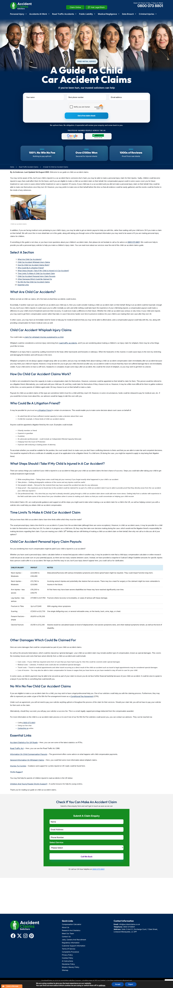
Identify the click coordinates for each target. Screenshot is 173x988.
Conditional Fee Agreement (82, 696)
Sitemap (65, 970)
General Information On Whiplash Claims (27, 760)
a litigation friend (44, 410)
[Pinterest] (31, 935)
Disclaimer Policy (68, 964)
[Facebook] (13, 935)
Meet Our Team (68, 933)
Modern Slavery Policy (70, 967)
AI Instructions (67, 961)
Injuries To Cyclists (18, 766)
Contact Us (66, 937)
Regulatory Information (70, 943)
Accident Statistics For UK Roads (24, 742)
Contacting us (23, 728)
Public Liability (86, 14)
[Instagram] (25, 935)
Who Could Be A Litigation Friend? (31, 268)
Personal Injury (17, 14)
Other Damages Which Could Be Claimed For (35, 279)
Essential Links (23, 285)
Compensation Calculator (71, 924)
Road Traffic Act (17, 748)
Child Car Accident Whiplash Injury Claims (34, 262)
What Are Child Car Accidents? (30, 259)
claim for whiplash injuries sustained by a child (43, 337)
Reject (130, 984)
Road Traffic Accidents (63, 14)
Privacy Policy (67, 955)
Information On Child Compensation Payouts (28, 754)
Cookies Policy (67, 958)
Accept (117, 984)
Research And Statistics (71, 930)
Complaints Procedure (70, 952)
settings (102, 985)
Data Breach (128, 14)
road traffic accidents (68, 343)
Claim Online (75, 7)
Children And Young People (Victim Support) (28, 784)
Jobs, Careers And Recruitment (74, 940)
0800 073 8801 (150, 6)
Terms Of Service (68, 949)
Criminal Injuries (146, 14)
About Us (65, 927)
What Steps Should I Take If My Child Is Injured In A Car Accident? (43, 271)
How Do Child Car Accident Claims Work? (33, 265)
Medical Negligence (107, 14)
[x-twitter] (19, 935)
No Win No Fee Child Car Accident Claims (34, 282)
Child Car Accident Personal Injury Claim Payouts (36, 276)
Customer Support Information (73, 946)
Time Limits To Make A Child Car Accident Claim (36, 273)
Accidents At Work (38, 14)
